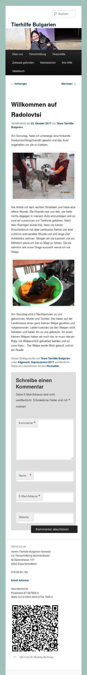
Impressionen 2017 (42, 362)
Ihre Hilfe (67, 62)
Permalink (53, 366)
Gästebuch (18, 71)
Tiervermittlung (37, 54)
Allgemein (24, 362)
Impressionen (48, 62)
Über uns (17, 54)
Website (24, 517)
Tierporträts (58, 54)
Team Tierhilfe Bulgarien (55, 358)
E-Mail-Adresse (29, 496)
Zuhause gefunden (23, 62)
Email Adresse (20, 580)
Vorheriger (19, 84)
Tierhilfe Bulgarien (33, 24)
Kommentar (27, 423)
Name (25, 475)
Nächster (68, 84)
